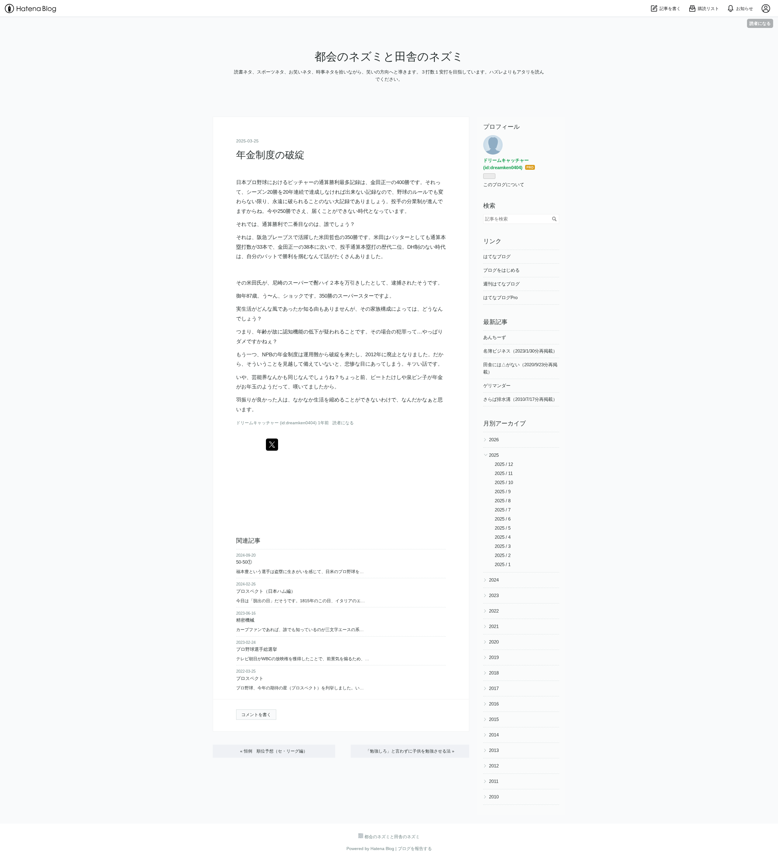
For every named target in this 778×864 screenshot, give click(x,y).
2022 (494, 610)
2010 (494, 796)
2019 (494, 657)
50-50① (244, 562)
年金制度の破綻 (270, 154)
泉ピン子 (417, 377)
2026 (494, 439)
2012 (494, 765)
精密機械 (245, 620)
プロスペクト (249, 678)
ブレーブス (280, 237)
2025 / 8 (503, 500)
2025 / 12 (504, 464)
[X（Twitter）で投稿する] (272, 445)
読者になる (760, 23)
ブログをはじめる (501, 270)
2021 (494, 626)
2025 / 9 (503, 491)
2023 (494, 595)
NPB (267, 354)
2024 (494, 579)
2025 (494, 455)
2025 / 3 (503, 546)
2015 (494, 719)
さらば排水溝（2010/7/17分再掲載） (520, 399)
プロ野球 (256, 182)
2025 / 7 (503, 509)
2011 (493, 781)
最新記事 (495, 322)
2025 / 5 (503, 528)
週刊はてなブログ (501, 283)
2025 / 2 (503, 555)
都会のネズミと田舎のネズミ (389, 56)
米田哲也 (329, 237)
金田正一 (380, 182)
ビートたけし (385, 377)
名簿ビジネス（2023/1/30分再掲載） (520, 350)
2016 (494, 703)
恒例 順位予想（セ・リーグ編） (274, 751)
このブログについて (503, 184)
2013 (494, 750)
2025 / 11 (504, 473)
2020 (494, 641)
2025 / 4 (503, 537)
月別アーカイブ (504, 423)
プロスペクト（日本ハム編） (265, 591)
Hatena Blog (382, 848)
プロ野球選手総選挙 (256, 649)
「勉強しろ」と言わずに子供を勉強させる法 (410, 751)
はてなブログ (497, 256)
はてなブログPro (500, 297)
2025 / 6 (503, 518)
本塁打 (368, 247)
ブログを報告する (415, 848)
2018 (494, 672)
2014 (494, 734)
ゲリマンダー (497, 385)
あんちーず (494, 337)
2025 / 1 (503, 564)
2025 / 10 (504, 482)
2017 (494, 688)
